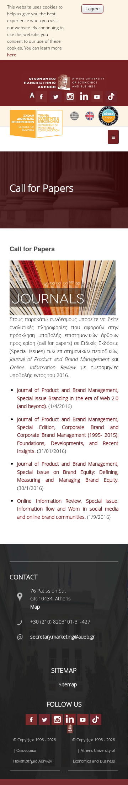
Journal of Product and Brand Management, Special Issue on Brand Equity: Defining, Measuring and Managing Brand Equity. (67, 471)
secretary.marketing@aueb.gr (62, 636)
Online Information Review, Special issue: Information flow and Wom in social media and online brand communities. (67, 508)
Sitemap (68, 684)
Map (35, 606)
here (11, 55)
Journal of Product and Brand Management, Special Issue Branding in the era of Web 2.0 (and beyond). (67, 398)
